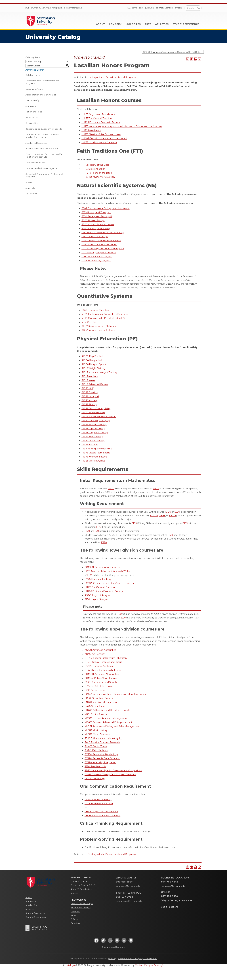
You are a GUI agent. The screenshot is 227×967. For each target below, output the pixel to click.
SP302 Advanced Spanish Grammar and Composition (113, 770)
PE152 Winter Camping (94, 424)
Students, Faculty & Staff (36, 8)
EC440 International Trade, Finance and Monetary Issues (115, 694)
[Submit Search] (199, 7)
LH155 (162, 515)
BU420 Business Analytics (99, 666)
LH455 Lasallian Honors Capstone (99, 142)
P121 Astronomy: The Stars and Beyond (103, 248)
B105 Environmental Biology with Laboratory (106, 208)
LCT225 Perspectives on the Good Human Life (110, 583)
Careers (178, 8)
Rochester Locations (175, 877)
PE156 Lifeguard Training (95, 432)
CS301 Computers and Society (101, 682)
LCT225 (154, 515)
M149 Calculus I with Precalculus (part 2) (103, 318)
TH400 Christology (95, 778)
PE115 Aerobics (90, 376)
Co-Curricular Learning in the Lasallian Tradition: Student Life (44, 155)
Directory (75, 923)
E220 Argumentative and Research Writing (108, 571)
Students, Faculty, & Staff (83, 885)
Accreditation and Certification (41, 94)
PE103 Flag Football (92, 356)
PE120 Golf (87, 388)
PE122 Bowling (90, 392)
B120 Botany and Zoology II (97, 216)
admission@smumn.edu (128, 886)
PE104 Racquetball (92, 360)
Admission (115, 24)
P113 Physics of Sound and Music (99, 244)
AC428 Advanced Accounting (100, 650)
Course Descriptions (35, 162)
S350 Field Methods (95, 766)
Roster (28, 182)
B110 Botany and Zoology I (96, 212)
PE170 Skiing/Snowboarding (97, 448)
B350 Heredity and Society (96, 228)
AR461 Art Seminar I (95, 654)
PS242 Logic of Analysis (97, 595)
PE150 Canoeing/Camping (96, 420)
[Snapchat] (130, 941)
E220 (177, 511)
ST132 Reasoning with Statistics (99, 326)
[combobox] (173, 52)
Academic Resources (36, 143)
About (100, 24)
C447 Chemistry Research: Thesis (102, 670)
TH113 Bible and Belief (93, 168)
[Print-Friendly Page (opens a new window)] (195, 59)
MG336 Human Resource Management (106, 718)
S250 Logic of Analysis (96, 599)
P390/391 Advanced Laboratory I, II (103, 738)
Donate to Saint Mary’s (82, 903)
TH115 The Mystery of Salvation (98, 177)
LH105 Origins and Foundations (98, 114)
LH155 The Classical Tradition (97, 118)
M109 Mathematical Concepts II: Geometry (105, 314)
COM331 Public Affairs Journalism (102, 678)
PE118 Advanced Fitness (95, 384)
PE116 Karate (88, 380)
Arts (148, 24)
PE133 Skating (89, 404)
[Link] (40, 20)
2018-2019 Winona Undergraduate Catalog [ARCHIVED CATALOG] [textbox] (173, 52)
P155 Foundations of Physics (97, 256)
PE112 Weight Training (93, 368)
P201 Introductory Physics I (96, 260)
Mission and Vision (34, 89)
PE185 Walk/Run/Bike (93, 460)
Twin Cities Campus (128, 892)
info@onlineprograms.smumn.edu (178, 900)
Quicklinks (149, 8)
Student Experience (186, 24)
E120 (168, 511)
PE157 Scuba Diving (92, 436)
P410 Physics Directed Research (102, 742)
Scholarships (31, 123)
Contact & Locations (164, 8)
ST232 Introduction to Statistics (98, 330)
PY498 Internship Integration (100, 762)
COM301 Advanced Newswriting (102, 674)
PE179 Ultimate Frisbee (94, 456)
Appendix (30, 188)
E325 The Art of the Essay (98, 686)
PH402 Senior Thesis (96, 746)
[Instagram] (124, 941)
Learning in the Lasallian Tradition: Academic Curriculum (42, 135)
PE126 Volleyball (90, 396)
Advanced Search (34, 69)
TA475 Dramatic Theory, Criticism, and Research (110, 774)
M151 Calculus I (89, 322)
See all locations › (170, 907)
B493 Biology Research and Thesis (103, 662)
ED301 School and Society (99, 698)
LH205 (172, 515)
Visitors (52, 8)
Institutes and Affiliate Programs (41, 168)
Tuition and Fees (33, 111)
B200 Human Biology (93, 220)
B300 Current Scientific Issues (98, 224)
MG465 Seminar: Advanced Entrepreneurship (109, 722)
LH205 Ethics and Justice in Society (101, 122)
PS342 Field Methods (96, 750)
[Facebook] (96, 941)
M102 (156, 488)
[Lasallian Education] (45, 928)
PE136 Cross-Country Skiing (96, 408)
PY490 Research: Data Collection (102, 758)
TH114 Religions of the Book (97, 172)
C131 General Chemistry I (95, 236)
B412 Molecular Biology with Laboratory (106, 658)
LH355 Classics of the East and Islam (101, 134)
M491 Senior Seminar (96, 714)
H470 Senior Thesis (95, 706)
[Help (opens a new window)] (199, 59)
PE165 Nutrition (90, 444)
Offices (74, 919)
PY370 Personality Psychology (101, 754)
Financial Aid (31, 117)
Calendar (75, 911)
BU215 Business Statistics (95, 310)
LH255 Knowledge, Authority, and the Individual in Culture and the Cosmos (122, 126)
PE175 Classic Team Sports (96, 452)
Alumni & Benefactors (67, 8)
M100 (111, 488)
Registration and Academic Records (43, 129)
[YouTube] (117, 941)
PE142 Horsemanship (93, 412)
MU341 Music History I (97, 730)
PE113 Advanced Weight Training (99, 372)
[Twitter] (103, 941)
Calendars (132, 8)
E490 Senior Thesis (95, 690)
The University (32, 100)
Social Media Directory (113, 947)
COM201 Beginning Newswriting (102, 567)
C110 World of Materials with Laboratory (103, 232)
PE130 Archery (89, 400)
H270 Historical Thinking (98, 579)
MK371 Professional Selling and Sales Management (112, 726)
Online (165, 892)
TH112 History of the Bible (95, 164)
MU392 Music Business (97, 734)
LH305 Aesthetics (91, 130)
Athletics (162, 24)
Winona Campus (126, 877)
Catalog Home (32, 75)
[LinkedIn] (110, 941)
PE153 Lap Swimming (93, 428)
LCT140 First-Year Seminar (99, 803)
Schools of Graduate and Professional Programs (44, 175)
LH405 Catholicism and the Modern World (104, 138)
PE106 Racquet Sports (94, 364)
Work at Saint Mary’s (80, 907)
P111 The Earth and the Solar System (101, 240)
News (141, 8)
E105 (134, 523)
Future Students (79, 881)
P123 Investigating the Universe (99, 252)
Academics (133, 24)
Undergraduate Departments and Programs (42, 82)
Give (80, 8)
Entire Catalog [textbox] (33, 61)
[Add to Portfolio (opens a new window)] (191, 59)
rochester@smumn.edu (173, 886)
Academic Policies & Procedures (41, 148)
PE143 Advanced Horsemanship (99, 416)
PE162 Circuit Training (93, 440)
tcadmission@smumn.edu (129, 901)
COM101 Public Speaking (98, 799)
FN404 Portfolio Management (101, 702)
